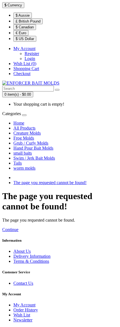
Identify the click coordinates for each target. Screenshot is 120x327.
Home (18, 123)
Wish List (21, 315)
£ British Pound (28, 21)
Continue (10, 229)
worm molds (24, 168)
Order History (25, 310)
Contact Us (23, 283)
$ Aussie (23, 15)
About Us (22, 251)
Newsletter (22, 320)
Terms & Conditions (31, 261)
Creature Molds (27, 133)
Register (32, 53)
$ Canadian (25, 27)
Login (30, 58)
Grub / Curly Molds (30, 143)
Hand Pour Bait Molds (33, 148)
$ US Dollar (25, 39)
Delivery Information (32, 256)
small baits (22, 153)
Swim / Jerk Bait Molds (34, 158)
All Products (24, 128)
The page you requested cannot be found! (50, 182)
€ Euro (21, 33)
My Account (24, 305)
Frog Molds (23, 138)
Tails (17, 163)
